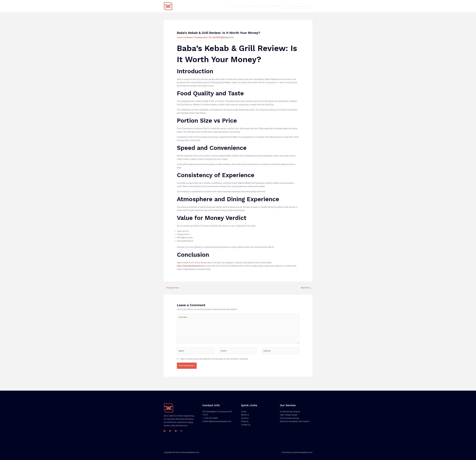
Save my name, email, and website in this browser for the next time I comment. (214, 359)
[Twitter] (170, 431)
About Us (241, 6)
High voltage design (288, 415)
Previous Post (171, 288)
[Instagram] (181, 431)
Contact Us (276, 6)
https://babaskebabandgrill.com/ (191, 266)
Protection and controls (290, 411)
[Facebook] (164, 431)
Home (230, 6)
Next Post (306, 288)
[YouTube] (176, 431)
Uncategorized (200, 37)
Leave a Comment (185, 37)
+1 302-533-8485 (210, 418)
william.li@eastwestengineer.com (216, 421)
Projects (264, 6)
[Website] (280, 351)
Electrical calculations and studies (294, 421)
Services (253, 6)
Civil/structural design (289, 418)
